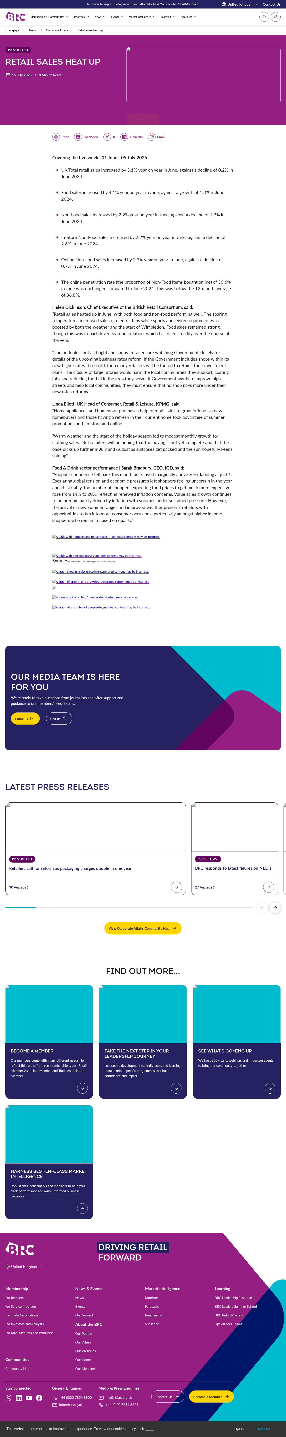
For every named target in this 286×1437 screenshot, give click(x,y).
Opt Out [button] (264, 1429)
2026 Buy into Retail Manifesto (178, 4)
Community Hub (17, 1369)
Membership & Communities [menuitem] (47, 17)
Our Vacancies (85, 1351)
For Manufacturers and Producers (29, 1333)
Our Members (85, 1369)
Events (80, 1306)
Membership (16, 1288)
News (32, 30)
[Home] (15, 17)
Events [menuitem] (115, 17)
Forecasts (152, 1306)
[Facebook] (39, 1398)
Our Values (83, 1342)
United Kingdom (240, 4)
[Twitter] (8, 1398)
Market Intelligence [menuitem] (140, 17)
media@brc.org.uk (119, 1397)
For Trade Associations (21, 1315)
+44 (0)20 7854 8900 (75, 1397)
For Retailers (14, 1298)
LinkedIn (136, 136)
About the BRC (88, 1324)
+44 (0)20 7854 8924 (122, 1404)
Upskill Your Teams (228, 1324)
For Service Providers (21, 1306)
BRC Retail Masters (229, 1315)
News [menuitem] (98, 17)
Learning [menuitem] (166, 17)
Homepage (12, 30)
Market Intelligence (162, 1288)
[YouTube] (29, 1398)
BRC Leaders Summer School (236, 1306)
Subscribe (152, 1324)
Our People (83, 1333)
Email (161, 136)
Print (65, 136)
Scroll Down (142, 120)
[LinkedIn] (19, 1398)
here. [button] (149, 1429)
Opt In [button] (239, 1429)
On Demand (84, 1315)
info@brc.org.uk (71, 1404)
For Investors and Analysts (24, 1324)
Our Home (83, 1360)
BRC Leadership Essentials (234, 1298)
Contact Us (272, 4)
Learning (222, 1288)
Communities (17, 1359)
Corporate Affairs (57, 30)
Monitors (152, 1298)
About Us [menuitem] (186, 17)
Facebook (91, 136)
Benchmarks (154, 1315)
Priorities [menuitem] (79, 17)
